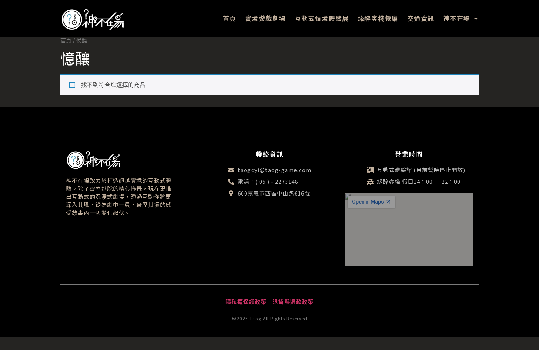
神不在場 (456, 18)
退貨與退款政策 (293, 301)
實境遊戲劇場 (265, 18)
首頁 (229, 18)
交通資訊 (420, 18)
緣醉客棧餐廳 (378, 18)
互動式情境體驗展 (322, 18)
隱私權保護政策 (246, 301)
